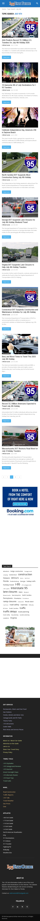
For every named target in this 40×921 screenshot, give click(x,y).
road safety (14, 605)
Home (4, 9)
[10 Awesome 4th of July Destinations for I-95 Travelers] (20, 72)
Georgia (22, 581)
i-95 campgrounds (26, 585)
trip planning (14, 615)
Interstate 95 (19, 588)
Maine (21, 592)
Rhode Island (29, 601)
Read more (6, 57)
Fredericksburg (14, 581)
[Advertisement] (20, 540)
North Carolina (26, 595)
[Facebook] (13, 907)
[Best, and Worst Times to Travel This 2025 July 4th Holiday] (20, 344)
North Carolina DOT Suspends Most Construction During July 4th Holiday (16, 176)
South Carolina (13, 608)
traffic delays (10, 611)
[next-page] (19, 477)
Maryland (26, 592)
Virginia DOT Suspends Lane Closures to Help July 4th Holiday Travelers (18, 266)
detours (15, 578)
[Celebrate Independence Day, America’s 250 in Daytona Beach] (20, 117)
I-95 (17, 584)
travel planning (23, 612)
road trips (23, 605)
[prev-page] (3, 477)
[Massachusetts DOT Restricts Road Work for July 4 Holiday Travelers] (20, 436)
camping (5, 575)
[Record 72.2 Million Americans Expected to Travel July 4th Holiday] (20, 391)
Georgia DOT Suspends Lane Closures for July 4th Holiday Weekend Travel (18, 221)
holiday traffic (31, 581)
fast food (27, 578)
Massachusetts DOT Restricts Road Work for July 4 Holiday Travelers (20, 449)
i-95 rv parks (6, 588)
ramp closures (9, 601)
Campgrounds (28, 571)
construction (25, 574)
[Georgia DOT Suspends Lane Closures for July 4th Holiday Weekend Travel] (20, 207)
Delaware (6, 578)
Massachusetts (7, 595)
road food (5, 605)
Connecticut (13, 575)
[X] (27, 907)
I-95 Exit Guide (6, 45)
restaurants (21, 601)
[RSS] (22, 907)
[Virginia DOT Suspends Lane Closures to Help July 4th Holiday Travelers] (20, 252)
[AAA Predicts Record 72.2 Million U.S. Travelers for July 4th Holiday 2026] (20, 28)
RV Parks (5, 608)
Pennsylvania (8, 598)
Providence (26, 598)
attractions (6, 571)
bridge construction (17, 571)
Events (4, 81)
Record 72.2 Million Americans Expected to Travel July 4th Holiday (19, 405)
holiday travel (8, 585)
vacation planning (24, 615)
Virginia (13, 618)
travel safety (6, 615)
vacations (6, 618)
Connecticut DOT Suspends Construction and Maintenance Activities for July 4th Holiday (20, 310)
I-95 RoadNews (6, 37)
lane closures (10, 592)
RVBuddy (31, 605)
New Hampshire (16, 595)
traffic (23, 608)
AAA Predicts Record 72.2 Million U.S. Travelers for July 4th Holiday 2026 (17, 41)
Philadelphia (17, 598)
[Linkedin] (18, 907)
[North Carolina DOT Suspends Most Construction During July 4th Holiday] (20, 162)
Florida (6, 581)
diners (21, 578)
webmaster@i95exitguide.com (18, 893)
